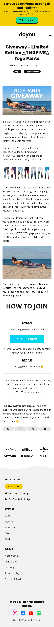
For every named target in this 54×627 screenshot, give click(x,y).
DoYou (15, 65)
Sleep (8, 533)
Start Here (13, 486)
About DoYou (12, 555)
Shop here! (15, 295)
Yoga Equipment (32, 71)
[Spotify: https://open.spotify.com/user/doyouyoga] (39, 613)
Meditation (11, 527)
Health (8, 539)
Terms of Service (14, 579)
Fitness (9, 521)
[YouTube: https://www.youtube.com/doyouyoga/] (31, 613)
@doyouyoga (19, 352)
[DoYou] (27, 35)
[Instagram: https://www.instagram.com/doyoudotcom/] (15, 613)
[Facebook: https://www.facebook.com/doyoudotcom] (23, 613)
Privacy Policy (12, 573)
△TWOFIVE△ (9, 155)
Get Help (10, 567)
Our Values (11, 561)
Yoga (17, 71)
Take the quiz (27, 20)
